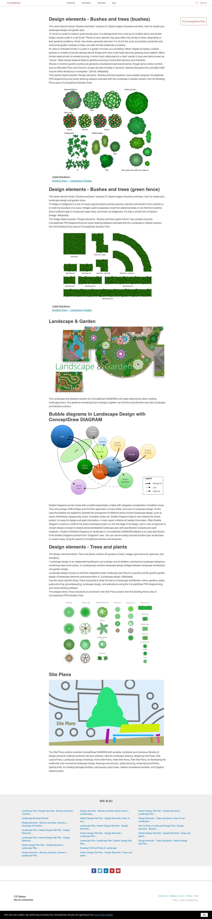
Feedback (173, 896)
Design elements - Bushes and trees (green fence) (104, 189)
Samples (101, 2)
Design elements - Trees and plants (88, 546)
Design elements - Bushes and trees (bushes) (99, 18)
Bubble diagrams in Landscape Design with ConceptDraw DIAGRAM (97, 416)
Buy (114, 2)
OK (204, 915)
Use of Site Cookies (103, 914)
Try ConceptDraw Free (193, 21)
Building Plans (59, 180)
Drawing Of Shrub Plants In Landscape (98, 847)
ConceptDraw (13, 2)
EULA (182, 896)
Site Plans (60, 674)
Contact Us (162, 896)
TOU (196, 896)
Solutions (86, 2)
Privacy (189, 896)
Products (71, 2)
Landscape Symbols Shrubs (35, 818)
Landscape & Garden (81, 180)
